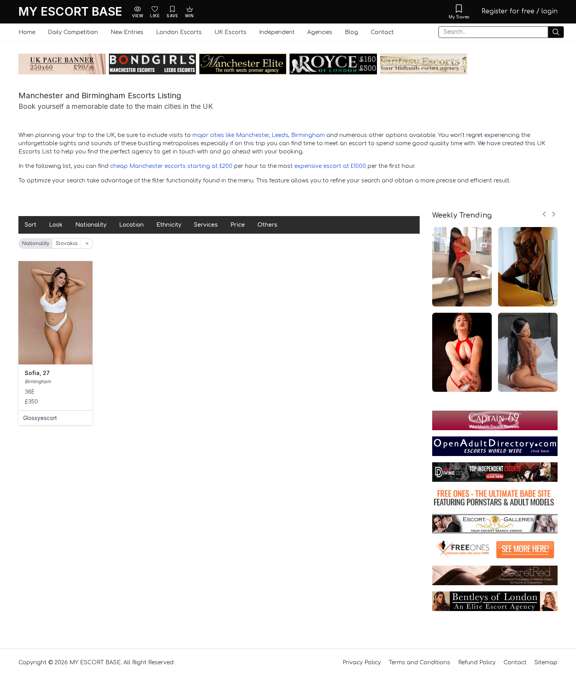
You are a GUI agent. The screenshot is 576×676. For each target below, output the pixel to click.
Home (26, 32)
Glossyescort (40, 418)
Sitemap (546, 662)
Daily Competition (73, 32)
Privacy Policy (361, 662)
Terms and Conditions (419, 662)
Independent (277, 32)
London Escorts (179, 32)
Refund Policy (477, 662)
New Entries (126, 32)
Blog (351, 32)
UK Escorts (230, 32)
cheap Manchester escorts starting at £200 (171, 166)
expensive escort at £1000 (330, 166)
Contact (382, 32)
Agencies (319, 32)
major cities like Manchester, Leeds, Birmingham (258, 135)
